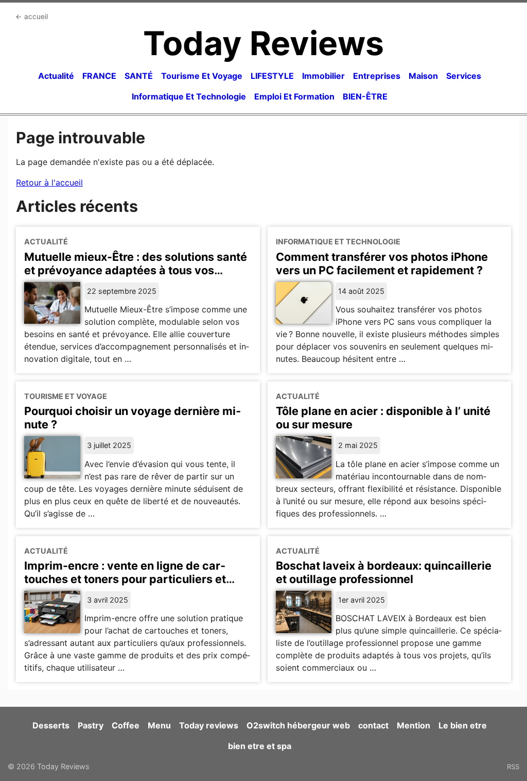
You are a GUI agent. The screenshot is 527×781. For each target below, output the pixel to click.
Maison (423, 76)
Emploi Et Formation (294, 96)
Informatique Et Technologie (189, 96)
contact (373, 725)
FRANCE (99, 76)
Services (463, 76)
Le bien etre (462, 725)
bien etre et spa (259, 746)
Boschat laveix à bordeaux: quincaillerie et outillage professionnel (383, 572)
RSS (513, 766)
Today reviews (208, 725)
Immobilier (323, 76)
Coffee (125, 725)
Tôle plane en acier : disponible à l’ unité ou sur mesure (383, 417)
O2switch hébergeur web (298, 725)
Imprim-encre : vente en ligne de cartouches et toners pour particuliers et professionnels (125, 579)
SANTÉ (139, 76)
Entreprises (376, 76)
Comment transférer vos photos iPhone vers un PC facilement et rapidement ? (382, 263)
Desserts (50, 725)
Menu (159, 725)
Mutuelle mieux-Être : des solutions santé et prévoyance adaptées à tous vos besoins (135, 270)
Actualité (56, 76)
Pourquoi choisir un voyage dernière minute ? (132, 417)
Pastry (90, 725)
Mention (413, 725)
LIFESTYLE (272, 76)
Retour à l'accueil (49, 182)
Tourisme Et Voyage (201, 76)
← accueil (31, 16)
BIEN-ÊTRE (365, 96)
